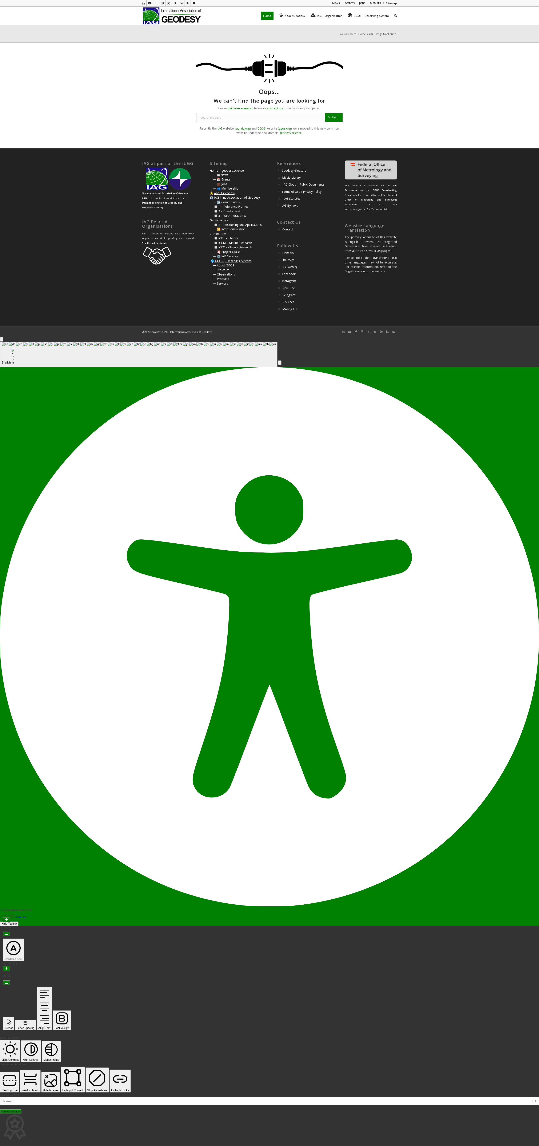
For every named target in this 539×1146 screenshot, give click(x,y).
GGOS (261, 128)
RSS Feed (288, 302)
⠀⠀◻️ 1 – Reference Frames (229, 207)
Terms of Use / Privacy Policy (302, 192)
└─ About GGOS (223, 265)
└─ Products (220, 279)
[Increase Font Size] (6, 919)
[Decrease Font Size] (6, 934)
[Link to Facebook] (156, 3)
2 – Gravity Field (229, 211)
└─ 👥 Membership (225, 188)
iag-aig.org (242, 128)
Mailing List (290, 309)
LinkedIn (288, 253)
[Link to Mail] (194, 3)
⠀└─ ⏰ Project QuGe (225, 252)
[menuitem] (336, 3)
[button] (280, 362)
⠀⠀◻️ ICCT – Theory (224, 238)
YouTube (289, 288)
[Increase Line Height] (6, 968)
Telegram (288, 295)
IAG (219, 128)
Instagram (289, 281)
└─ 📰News (220, 175)
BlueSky (288, 260)
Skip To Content (9, 1095)
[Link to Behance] (181, 3)
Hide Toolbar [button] (9, 923)
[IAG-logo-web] (172, 16)
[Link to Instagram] (162, 3)
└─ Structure (220, 270)
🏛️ (211, 197)
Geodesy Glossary (294, 170)
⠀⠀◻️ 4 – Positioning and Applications (236, 225)
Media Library (291, 177)
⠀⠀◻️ (214, 211)
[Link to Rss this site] (187, 3)
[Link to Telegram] (175, 3)
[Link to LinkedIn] (143, 3)
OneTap (21, 917)
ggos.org (285, 128)
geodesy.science (290, 133)
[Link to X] (168, 3)
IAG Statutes (291, 199)
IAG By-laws (290, 205)
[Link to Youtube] (150, 3)
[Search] (394, 16)
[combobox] (139, 354)
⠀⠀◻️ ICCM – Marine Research (231, 243)
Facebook (289, 274)
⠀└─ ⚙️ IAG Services (224, 256)
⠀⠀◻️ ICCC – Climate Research (231, 247)
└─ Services (220, 283)
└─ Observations (223, 274)
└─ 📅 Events (221, 179)
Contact (287, 229)
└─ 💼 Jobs (219, 184)
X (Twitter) (290, 267)
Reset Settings (11, 1111)
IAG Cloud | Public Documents (303, 184)
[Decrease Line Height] (6, 982)
